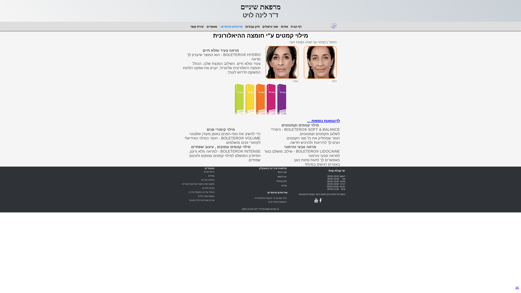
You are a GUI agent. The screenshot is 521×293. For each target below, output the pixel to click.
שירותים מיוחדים (232, 26)
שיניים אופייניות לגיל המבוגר (201, 200)
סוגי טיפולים (270, 26)
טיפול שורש (209, 172)
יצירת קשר (197, 26)
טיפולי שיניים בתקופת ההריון (201, 192)
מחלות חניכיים (207, 180)
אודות (284, 26)
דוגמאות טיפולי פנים (277, 202)
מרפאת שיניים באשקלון (273, 168)
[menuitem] (198, 27)
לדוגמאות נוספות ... (323, 121)
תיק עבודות (252, 26)
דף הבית (296, 26)
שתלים (211, 176)
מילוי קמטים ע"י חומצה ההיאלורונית (271, 198)
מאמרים (212, 26)
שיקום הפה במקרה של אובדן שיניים (198, 184)
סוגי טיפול (282, 172)
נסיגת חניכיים (208, 188)
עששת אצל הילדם (206, 196)
